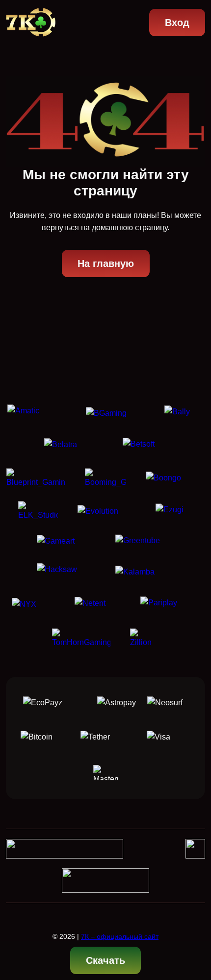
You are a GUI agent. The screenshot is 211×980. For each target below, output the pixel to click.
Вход (177, 22)
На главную (106, 263)
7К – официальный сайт (119, 936)
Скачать (105, 960)
